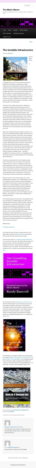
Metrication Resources (19, 33)
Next (31, 41)
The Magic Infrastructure (9, 227)
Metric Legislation (7, 33)
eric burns (7, 427)
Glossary (15, 30)
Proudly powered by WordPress (18, 465)
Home (4, 30)
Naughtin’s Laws (7, 36)
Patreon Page (21, 234)
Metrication (16, 410)
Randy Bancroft (24, 410)
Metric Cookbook (24, 30)
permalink (11, 411)
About (9, 30)
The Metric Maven (11, 9)
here (4, 250)
